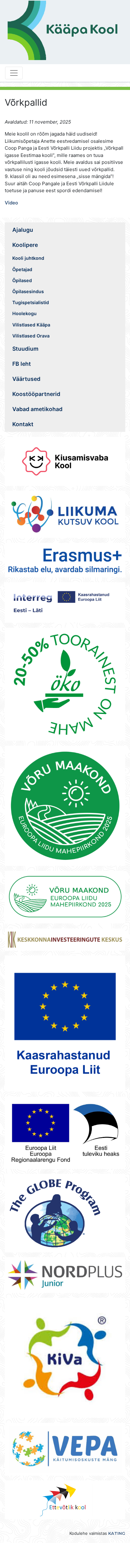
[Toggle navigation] (14, 73)
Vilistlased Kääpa (31, 324)
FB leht (21, 363)
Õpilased (22, 280)
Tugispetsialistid (30, 302)
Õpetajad (22, 269)
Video (11, 203)
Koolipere (25, 245)
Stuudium (25, 348)
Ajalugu (22, 229)
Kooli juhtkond (28, 258)
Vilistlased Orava (31, 335)
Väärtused (26, 379)
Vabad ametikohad (37, 409)
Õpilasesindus (28, 291)
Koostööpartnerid (36, 394)
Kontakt (22, 424)
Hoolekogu (24, 313)
